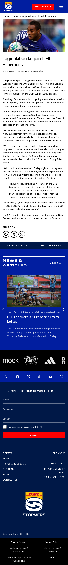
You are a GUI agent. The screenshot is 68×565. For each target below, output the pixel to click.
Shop (6, 474)
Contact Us (10, 479)
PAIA (51, 557)
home (6, 16)
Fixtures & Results (14, 463)
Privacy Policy (17, 542)
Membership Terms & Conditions (19, 559)
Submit (34, 435)
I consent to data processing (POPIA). (25, 427)
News (6, 458)
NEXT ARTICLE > (51, 245)
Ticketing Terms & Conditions (51, 550)
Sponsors (59, 453)
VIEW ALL (55, 262)
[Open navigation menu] (61, 6)
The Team (8, 469)
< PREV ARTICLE (17, 245)
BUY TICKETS (43, 6)
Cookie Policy (52, 542)
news (15, 16)
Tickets (7, 453)
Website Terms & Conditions (19, 550)
